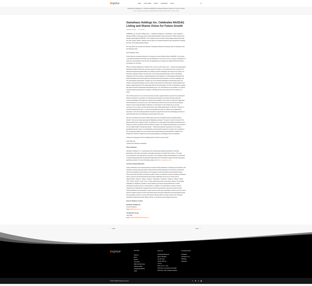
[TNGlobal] (114, 3)
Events (156, 3)
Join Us (159, 263)
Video (135, 271)
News (135, 257)
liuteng (142, 29)
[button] (201, 3)
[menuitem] (139, 3)
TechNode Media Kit (163, 254)
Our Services (161, 259)
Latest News (147, 3)
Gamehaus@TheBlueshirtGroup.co (139, 217)
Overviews (137, 262)
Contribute (164, 3)
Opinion (136, 259)
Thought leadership (139, 268)
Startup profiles (138, 266)
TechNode (184, 254)
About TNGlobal (161, 256)
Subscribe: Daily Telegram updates (167, 270)
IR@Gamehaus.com (135, 209)
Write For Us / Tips (162, 266)
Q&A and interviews (139, 264)
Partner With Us (161, 261)
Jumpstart (184, 261)
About (172, 3)
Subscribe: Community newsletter (167, 268)
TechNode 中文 (185, 256)
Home (139, 3)
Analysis (136, 255)
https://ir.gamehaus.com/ (165, 160)
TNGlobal (183, 259)
